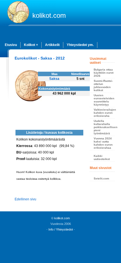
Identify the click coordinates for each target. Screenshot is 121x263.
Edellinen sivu (25, 199)
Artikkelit (52, 45)
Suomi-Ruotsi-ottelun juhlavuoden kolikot (103, 85)
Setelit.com (101, 178)
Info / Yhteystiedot (60, 229)
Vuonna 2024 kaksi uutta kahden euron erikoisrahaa (103, 143)
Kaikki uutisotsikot (102, 157)
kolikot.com (49, 15)
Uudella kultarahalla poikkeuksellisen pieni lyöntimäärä (104, 127)
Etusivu (11, 45)
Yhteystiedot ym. (80, 45)
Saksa (54, 79)
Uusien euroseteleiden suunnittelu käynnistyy (104, 100)
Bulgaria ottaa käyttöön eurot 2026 (103, 72)
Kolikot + (31, 45)
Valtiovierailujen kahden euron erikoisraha (104, 112)
